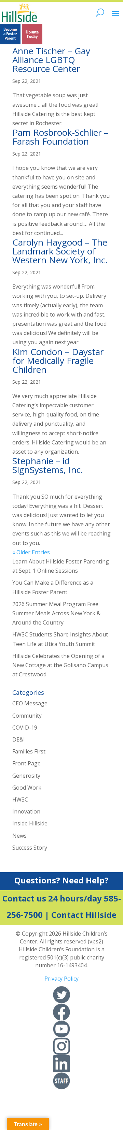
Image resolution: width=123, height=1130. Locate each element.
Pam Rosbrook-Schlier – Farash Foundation (60, 136)
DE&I (18, 739)
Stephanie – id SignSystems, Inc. (47, 465)
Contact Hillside (84, 914)
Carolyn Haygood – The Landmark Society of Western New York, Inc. (60, 251)
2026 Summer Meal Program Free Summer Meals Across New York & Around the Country (56, 613)
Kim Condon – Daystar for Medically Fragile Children (58, 361)
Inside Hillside (29, 823)
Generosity (26, 775)
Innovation (26, 811)
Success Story (29, 847)
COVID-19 (24, 727)
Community (27, 715)
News (19, 835)
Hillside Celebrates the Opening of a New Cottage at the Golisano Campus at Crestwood (60, 665)
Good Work (26, 787)
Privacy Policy (61, 978)
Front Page (26, 763)
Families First (28, 751)
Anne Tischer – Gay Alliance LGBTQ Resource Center (51, 60)
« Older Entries (31, 552)
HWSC (20, 799)
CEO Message (29, 703)
